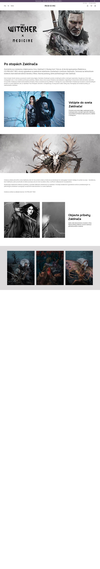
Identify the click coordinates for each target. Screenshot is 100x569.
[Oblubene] (91, 5)
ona (5, 6)
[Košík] (95, 5)
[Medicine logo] (50, 5)
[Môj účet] (87, 5)
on (8, 6)
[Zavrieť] (94, 1)
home (12, 6)
